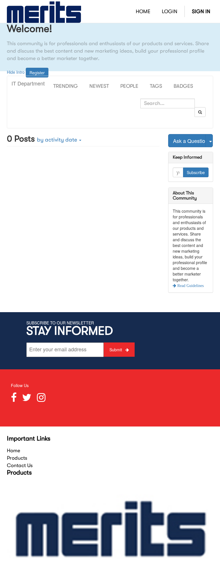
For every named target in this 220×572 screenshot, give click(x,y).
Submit (116, 349)
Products (17, 458)
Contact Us (20, 465)
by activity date (57, 139)
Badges (183, 86)
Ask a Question (189, 140)
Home (13, 450)
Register (37, 72)
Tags (156, 86)
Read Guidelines (190, 286)
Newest (99, 86)
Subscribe (196, 172)
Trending (65, 86)
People (129, 86)
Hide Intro (16, 72)
